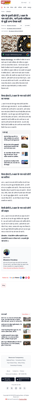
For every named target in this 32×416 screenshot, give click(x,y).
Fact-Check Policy (12, 362)
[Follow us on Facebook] (21, 278)
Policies (22, 371)
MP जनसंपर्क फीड (23, 374)
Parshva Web (23, 399)
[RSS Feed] (24, 388)
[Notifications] (29, 2)
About (8, 371)
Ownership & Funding (16, 365)
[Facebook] (7, 388)
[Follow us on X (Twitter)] (23, 278)
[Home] (2, 7)
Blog (3, 285)
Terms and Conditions (11, 374)
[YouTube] (20, 388)
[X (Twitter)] (11, 388)
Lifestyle (8, 11)
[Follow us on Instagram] (26, 278)
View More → (26, 314)
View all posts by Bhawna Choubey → (14, 268)
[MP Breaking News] (6, 3)
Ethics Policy (21, 362)
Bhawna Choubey (11, 25)
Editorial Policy (11, 360)
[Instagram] (16, 388)
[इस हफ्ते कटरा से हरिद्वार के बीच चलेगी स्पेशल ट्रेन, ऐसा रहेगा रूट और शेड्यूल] (24, 162)
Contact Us (15, 371)
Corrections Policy (20, 360)
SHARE (28, 25)
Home (3, 11)
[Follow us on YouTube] (29, 278)
